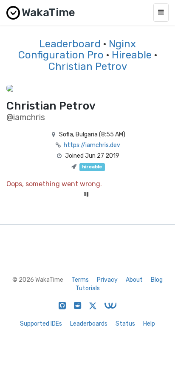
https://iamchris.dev (92, 145)
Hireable (132, 55)
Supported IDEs (41, 323)
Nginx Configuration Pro (77, 49)
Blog (157, 279)
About (134, 279)
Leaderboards (88, 323)
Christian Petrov (87, 66)
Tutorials (88, 288)
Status (125, 323)
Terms (80, 279)
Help (149, 323)
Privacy (107, 279)
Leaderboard (70, 44)
